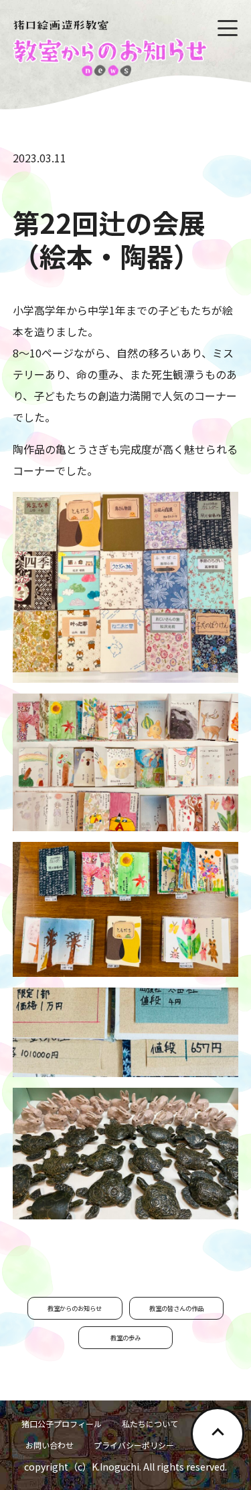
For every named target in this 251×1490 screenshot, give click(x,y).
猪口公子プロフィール (61, 1423)
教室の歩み (125, 1337)
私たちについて (150, 1423)
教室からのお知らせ (75, 1308)
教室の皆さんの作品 (176, 1308)
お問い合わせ (49, 1445)
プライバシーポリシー (134, 1445)
